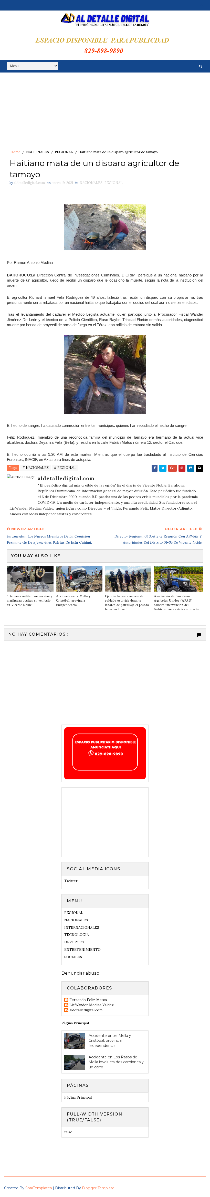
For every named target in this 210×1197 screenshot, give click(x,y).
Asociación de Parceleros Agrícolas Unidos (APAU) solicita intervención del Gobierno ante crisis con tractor (177, 602)
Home (15, 152)
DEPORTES (74, 942)
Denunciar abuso (80, 973)
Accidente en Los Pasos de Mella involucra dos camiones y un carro (116, 1062)
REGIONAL (64, 152)
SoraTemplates (38, 1188)
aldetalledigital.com (85, 1010)
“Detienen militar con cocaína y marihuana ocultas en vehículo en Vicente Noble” (29, 600)
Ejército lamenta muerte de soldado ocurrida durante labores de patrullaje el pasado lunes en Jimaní (127, 602)
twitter (71, 881)
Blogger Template (98, 1188)
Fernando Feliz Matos (88, 1000)
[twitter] (202, 5)
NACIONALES (37, 152)
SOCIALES (73, 957)
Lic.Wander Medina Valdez (91, 1005)
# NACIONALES (35, 468)
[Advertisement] (105, 111)
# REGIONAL (65, 468)
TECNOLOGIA (76, 934)
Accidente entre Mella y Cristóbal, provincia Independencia (73, 600)
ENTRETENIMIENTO (82, 949)
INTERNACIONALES (81, 927)
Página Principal (75, 1023)
